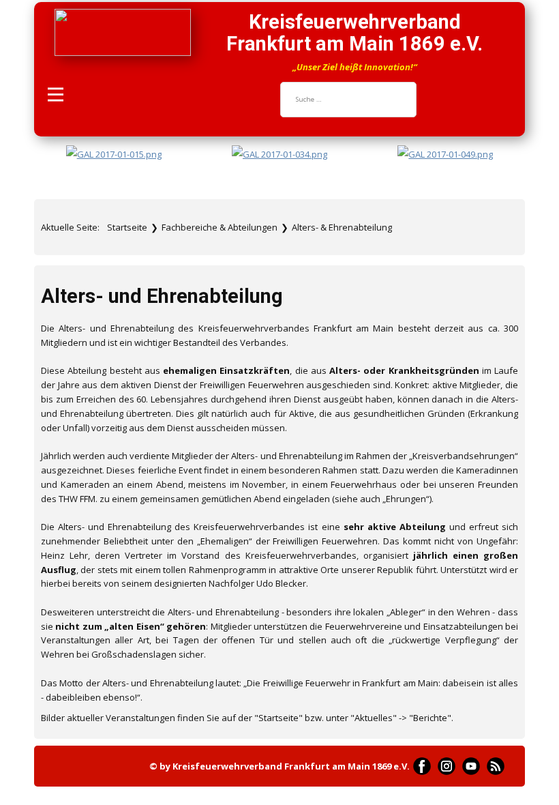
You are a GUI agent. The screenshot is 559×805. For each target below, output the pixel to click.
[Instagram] (446, 766)
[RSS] (495, 766)
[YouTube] (471, 766)
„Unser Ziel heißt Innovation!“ (354, 67)
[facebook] (422, 766)
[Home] (123, 32)
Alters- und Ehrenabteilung (162, 296)
